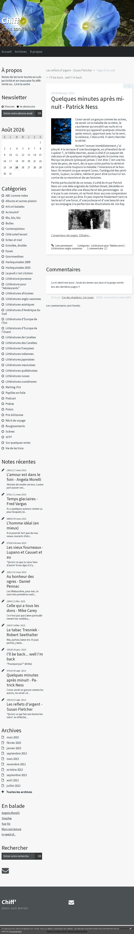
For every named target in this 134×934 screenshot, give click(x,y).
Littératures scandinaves (21, 382)
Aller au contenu (10, 3)
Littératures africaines (20, 293)
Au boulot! (12, 212)
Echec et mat (14, 240)
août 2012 (13, 780)
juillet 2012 (13, 785)
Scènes (10, 431)
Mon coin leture (11, 829)
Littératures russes (17, 376)
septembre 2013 (17, 753)
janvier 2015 (14, 748)
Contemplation (15, 229)
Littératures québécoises (22, 371)
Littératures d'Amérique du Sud (21, 312)
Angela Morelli (11, 813)
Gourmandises (15, 256)
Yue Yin (6, 824)
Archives (21, 52)
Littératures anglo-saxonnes (23, 299)
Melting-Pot (13, 387)
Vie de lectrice (15, 448)
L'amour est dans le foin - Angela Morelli (24, 477)
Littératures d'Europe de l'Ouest (19, 330)
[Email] (5, 870)
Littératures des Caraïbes (21, 343)
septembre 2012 (17, 775)
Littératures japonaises (20, 359)
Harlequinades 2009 (18, 262)
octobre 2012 (15, 769)
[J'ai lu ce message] (130, 928)
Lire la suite (22, 84)
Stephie (7, 818)
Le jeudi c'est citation (19, 273)
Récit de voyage (15, 420)
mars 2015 (13, 737)
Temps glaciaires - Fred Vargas (22, 501)
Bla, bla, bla (13, 218)
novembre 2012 (16, 764)
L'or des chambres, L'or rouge (78, 297)
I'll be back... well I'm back (25, 656)
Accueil (7, 52)
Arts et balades (15, 207)
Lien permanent (64, 245)
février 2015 (14, 743)
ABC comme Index (17, 196)
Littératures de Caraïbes (21, 337)
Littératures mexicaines (20, 365)
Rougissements (15, 426)
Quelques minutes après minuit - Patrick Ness (22, 679)
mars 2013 (13, 759)
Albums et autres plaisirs (21, 201)
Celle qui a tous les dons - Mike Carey (23, 608)
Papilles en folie (15, 393)
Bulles (10, 223)
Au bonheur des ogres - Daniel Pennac (20, 581)
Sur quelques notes (18, 443)
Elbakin (84, 235)
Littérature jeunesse (18, 279)
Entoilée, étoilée (16, 245)
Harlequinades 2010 (18, 268)
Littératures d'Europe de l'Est (19, 321)
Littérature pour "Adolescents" (14, 286)
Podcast (11, 398)
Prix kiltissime (14, 415)
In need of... (9, 834)
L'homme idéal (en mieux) (23, 525)
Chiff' (12, 20)
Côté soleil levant (16, 234)
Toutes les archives (19, 792)
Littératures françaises (20, 348)
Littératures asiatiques (20, 304)
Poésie (10, 404)
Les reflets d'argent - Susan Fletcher (24, 707)
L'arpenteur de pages (64, 235)
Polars (9, 409)
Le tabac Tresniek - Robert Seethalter (23, 632)
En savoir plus (16, 931)
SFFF (9, 437)
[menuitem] (8, 51)
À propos (36, 52)
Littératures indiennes (20, 354)
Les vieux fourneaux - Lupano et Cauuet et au (25, 552)
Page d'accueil (106, 70)
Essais (9, 251)
